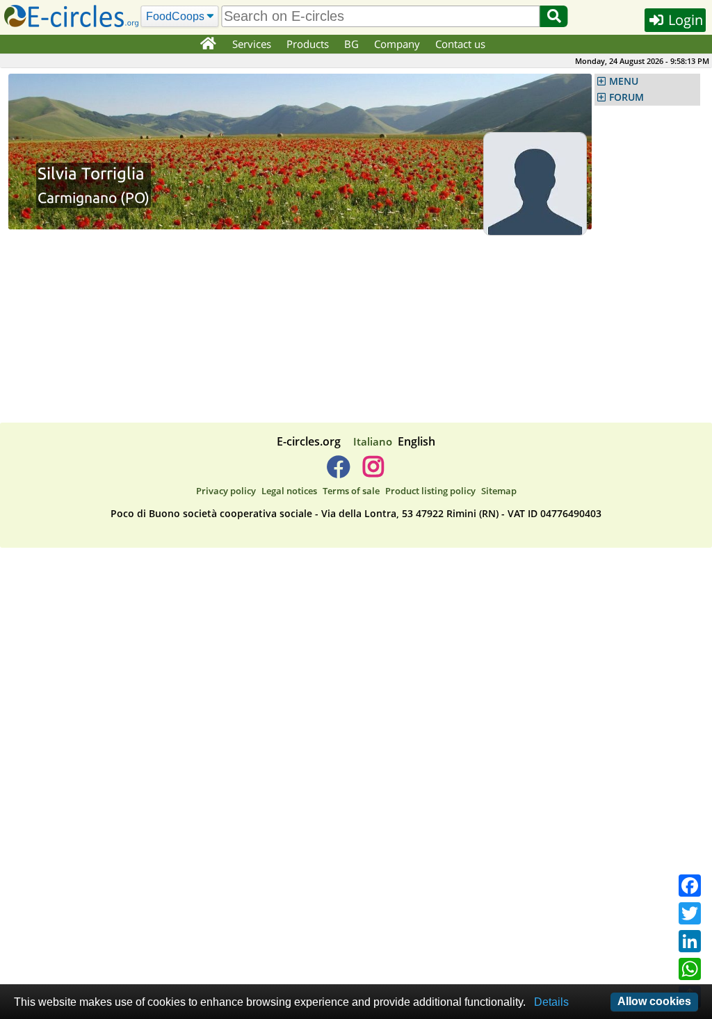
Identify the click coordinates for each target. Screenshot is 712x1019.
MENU (623, 81)
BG (351, 44)
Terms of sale (351, 490)
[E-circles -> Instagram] (373, 472)
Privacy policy (226, 490)
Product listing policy (430, 490)
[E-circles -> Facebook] (338, 472)
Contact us (460, 44)
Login (684, 19)
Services (251, 44)
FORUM (626, 97)
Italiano (372, 441)
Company (397, 44)
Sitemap (499, 490)
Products (307, 44)
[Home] (207, 44)
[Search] (554, 16)
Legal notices (289, 490)
